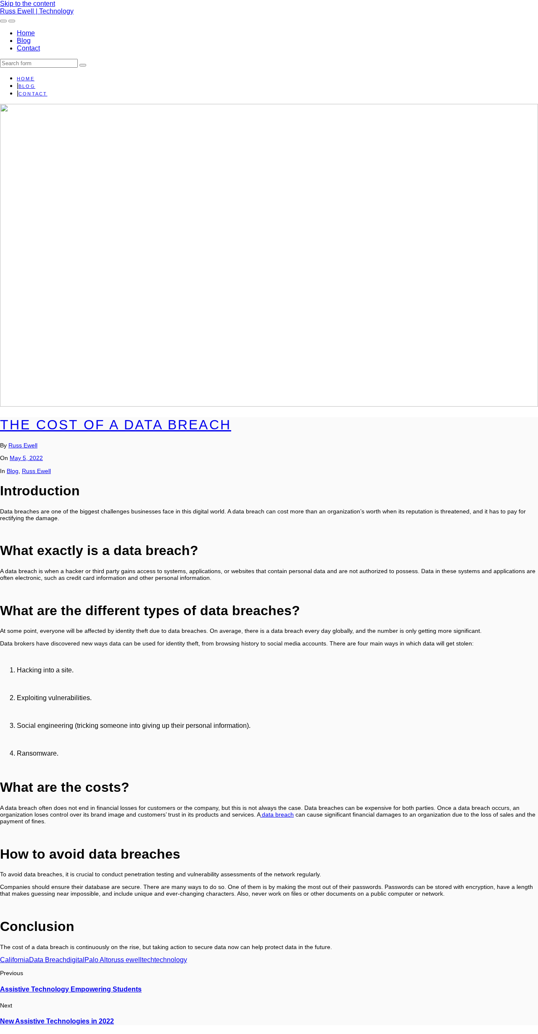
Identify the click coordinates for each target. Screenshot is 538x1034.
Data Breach (47, 959)
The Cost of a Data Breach (115, 424)
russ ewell (126, 959)
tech (148, 959)
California (14, 959)
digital (75, 959)
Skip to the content (27, 3)
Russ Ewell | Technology (37, 11)
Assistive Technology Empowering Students (71, 989)
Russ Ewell (22, 445)
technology (170, 959)
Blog (24, 40)
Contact (28, 48)
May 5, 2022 (26, 458)
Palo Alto (97, 959)
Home (26, 33)
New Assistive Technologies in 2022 (57, 1021)
